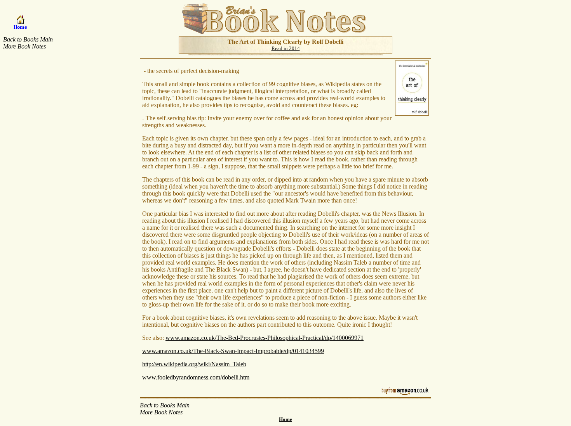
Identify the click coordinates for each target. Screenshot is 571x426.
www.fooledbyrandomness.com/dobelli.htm (195, 377)
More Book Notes (24, 46)
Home (285, 419)
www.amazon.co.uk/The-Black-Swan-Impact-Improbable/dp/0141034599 (233, 351)
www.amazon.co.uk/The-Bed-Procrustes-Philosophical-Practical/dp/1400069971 (264, 337)
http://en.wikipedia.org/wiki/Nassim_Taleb (194, 364)
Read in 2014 (286, 48)
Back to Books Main (28, 39)
